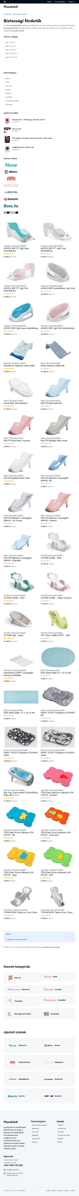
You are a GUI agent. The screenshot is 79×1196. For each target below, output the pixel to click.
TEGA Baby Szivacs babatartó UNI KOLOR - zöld (56, 873)
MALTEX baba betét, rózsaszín (17, 440)
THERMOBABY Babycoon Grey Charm (20, 912)
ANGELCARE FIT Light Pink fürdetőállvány (16, 289)
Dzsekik (7, 90)
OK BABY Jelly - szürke (13, 635)
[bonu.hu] (12, 1096)
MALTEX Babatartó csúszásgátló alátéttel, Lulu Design (17, 519)
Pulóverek (8, 86)
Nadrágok (35, 1128)
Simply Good (45, 710)
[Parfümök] (10, 1001)
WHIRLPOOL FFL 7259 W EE (23, 147)
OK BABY (44, 555)
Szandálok (8, 97)
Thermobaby (8, 910)
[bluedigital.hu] (12, 1079)
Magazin (71, 2)
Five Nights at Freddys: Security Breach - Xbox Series (32, 138)
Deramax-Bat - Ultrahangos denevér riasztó (28, 119)
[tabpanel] (39, 573)
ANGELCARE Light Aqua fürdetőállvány (21, 328)
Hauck (6, 400)
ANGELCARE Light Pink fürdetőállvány (57, 328)
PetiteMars (7, 670)
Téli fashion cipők (63, 1135)
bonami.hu (59, 1079)
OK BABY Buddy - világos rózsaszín (56, 597)
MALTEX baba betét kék (51, 403)
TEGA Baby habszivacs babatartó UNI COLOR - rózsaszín (57, 794)
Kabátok (60, 1138)
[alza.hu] (48, 1045)
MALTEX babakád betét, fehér (17, 478)
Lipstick (34, 1142)
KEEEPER (44, 633)
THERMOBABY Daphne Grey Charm (57, 912)
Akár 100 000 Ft (11, 53)
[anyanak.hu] (48, 1062)
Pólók (7, 82)
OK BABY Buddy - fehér (51, 557)
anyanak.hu (59, 1062)
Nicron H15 (16, 129)
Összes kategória (60, 2)
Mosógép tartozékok (12, 101)
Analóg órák (62, 1128)
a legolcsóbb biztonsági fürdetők (50, 947)
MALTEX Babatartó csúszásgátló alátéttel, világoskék (17, 559)
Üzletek (49, 2)
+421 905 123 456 (13, 1165)
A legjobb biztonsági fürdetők (16, 939)
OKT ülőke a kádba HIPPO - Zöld (55, 635)
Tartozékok (36, 1138)
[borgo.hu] (48, 1096)
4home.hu (22, 1045)
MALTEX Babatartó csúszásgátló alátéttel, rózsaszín (55, 519)
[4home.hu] (12, 1045)
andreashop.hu (24, 1062)
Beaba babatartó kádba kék (52, 365)
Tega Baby (44, 790)
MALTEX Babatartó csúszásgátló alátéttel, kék (55, 479)
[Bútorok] (10, 977)
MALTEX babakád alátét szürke (54, 440)
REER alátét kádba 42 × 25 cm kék (56, 672)
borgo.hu (58, 1096)
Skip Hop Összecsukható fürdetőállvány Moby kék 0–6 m (21, 794)
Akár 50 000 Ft (10, 46)
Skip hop (7, 790)
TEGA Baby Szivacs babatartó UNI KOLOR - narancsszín (56, 834)
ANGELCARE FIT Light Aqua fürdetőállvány (16, 249)
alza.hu (57, 1045)
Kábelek (60, 1125)
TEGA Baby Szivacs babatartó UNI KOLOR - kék (19, 834)
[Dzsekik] (49, 989)
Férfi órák (35, 1132)
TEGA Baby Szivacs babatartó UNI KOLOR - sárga (19, 873)
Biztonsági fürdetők (19, 14)
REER (43, 670)
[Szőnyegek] (46, 1013)
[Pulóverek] (14, 989)
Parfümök (8, 93)
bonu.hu (22, 1096)
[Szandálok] (50, 1000)
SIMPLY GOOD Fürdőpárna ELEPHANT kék (58, 714)
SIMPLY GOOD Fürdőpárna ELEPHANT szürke (21, 754)
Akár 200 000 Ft (11, 57)
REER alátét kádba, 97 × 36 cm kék (19, 712)
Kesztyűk (61, 1132)
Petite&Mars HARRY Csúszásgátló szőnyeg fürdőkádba (18, 674)
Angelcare (7, 246)
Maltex (43, 400)
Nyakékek (35, 1135)
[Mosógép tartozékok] (10, 1013)
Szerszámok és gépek (39, 1125)
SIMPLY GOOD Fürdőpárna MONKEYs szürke (57, 754)
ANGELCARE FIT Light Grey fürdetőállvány (53, 249)
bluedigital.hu (24, 1079)
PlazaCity (22, 1190)
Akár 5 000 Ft (10, 42)
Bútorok (7, 78)
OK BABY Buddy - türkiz (14, 597)
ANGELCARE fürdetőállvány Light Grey (58, 288)
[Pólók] (47, 976)
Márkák (8, 934)
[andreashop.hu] (12, 1062)
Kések (60, 1142)
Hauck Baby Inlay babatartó (16, 403)
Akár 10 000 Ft (10, 50)
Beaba (43, 363)
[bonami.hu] (48, 1079)
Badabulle (7, 363)
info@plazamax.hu (12, 1170)
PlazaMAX (7, 14)
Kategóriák (60, 1191)
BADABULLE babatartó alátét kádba (19, 365)
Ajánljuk (73, 1191)
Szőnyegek (8, 104)
